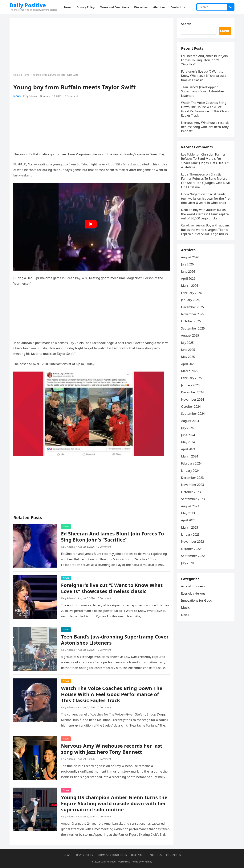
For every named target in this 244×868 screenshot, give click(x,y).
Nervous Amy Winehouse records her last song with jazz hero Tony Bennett (111, 749)
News (26, 74)
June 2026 (188, 271)
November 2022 (192, 541)
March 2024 (189, 456)
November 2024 (192, 399)
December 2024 (192, 392)
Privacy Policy (84, 855)
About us (156, 855)
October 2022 (191, 549)
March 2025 (189, 371)
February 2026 (191, 293)
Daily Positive (28, 5)
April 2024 (188, 449)
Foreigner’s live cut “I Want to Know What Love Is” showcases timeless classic (112, 588)
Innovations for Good (196, 600)
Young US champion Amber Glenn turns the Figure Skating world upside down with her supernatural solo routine (114, 803)
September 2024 (193, 413)
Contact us (173, 855)
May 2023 (188, 513)
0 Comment (71, 96)
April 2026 (188, 278)
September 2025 (193, 328)
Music (185, 607)
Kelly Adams (30, 96)
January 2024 (190, 471)
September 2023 (193, 499)
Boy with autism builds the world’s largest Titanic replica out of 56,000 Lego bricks (205, 214)
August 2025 (190, 335)
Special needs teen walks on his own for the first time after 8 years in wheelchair (205, 198)
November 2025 (192, 314)
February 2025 (191, 378)
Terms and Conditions (112, 855)
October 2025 (191, 321)
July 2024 (187, 428)
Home (16, 74)
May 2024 (188, 442)
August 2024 (190, 421)
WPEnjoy (147, 861)
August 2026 (190, 257)
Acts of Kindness (193, 586)
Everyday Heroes (193, 593)
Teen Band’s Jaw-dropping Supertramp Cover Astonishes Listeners (115, 639)
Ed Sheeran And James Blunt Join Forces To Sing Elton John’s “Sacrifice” (112, 536)
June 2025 (188, 350)
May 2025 (188, 357)
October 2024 (191, 406)
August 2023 (190, 506)
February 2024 (191, 463)
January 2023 (190, 534)
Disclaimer (138, 855)
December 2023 (192, 478)
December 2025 (192, 307)
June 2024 (188, 435)
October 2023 (191, 492)
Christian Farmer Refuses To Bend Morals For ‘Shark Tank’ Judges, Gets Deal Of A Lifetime (205, 160)
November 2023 (192, 485)
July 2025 (187, 343)
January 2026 (190, 300)
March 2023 (189, 527)
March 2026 (189, 286)
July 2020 (187, 563)
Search (186, 24)
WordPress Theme (127, 861)
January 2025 (190, 385)
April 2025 (188, 364)
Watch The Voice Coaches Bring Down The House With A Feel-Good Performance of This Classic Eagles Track (111, 694)
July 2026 (187, 264)
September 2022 (193, 556)
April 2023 (188, 520)
